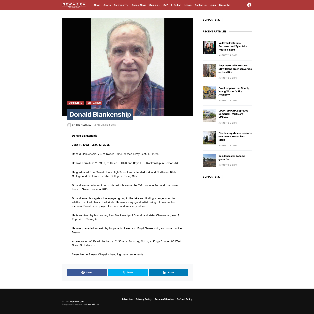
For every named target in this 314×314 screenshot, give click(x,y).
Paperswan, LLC (77, 301)
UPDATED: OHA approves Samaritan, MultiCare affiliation (233, 114)
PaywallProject (93, 304)
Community (75, 103)
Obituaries (94, 103)
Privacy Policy (144, 299)
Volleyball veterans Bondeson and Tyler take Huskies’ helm (232, 46)
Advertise (127, 299)
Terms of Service (164, 299)
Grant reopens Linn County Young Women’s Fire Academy (233, 91)
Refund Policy (184, 299)
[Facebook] (249, 5)
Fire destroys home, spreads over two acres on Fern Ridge (235, 136)
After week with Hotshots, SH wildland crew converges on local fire (235, 69)
